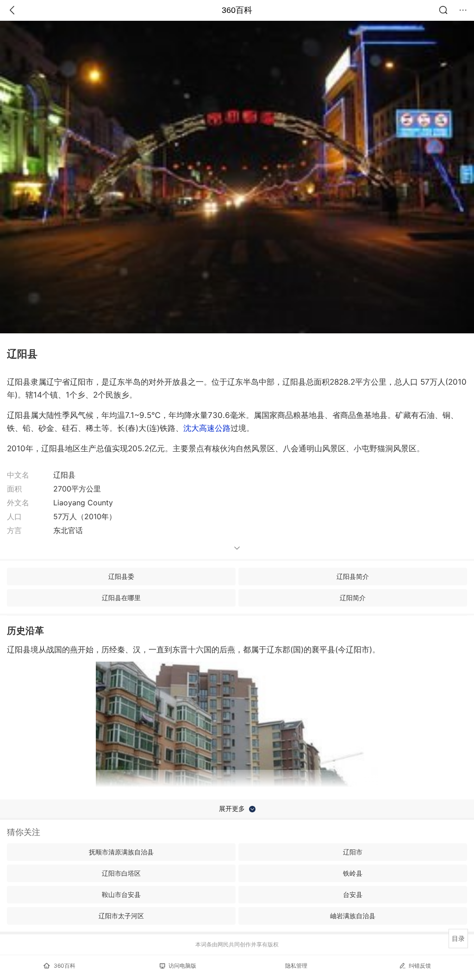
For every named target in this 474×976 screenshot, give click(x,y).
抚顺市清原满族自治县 (121, 852)
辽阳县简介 (353, 576)
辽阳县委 (121, 576)
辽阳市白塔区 (121, 873)
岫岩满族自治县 (352, 916)
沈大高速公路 (207, 428)
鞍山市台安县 (121, 894)
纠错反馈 (420, 965)
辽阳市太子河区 (121, 916)
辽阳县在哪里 (121, 598)
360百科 (237, 10)
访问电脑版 (182, 965)
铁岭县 (352, 873)
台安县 (352, 894)
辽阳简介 (353, 598)
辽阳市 (352, 852)
